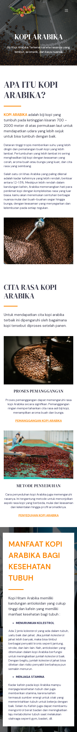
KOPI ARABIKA (15, 114)
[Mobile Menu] (66, 10)
